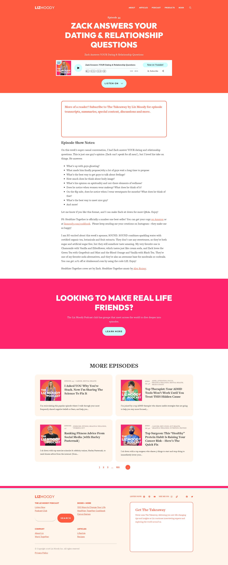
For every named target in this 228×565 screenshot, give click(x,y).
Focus (170, 381)
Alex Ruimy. (140, 268)
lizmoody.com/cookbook (77, 223)
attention (162, 381)
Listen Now (40, 507)
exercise (77, 426)
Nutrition (174, 428)
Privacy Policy (41, 552)
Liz (37, 7)
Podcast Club (41, 510)
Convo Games (84, 514)
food (166, 426)
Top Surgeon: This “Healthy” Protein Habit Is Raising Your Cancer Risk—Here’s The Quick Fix (165, 438)
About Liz (39, 533)
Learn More (114, 331)
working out (79, 428)
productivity (158, 384)
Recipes (81, 536)
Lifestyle (81, 533)
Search (66, 518)
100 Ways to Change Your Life (91, 507)
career (79, 381)
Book (181, 7)
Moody (47, 7)
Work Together (42, 536)
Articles (143, 7)
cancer (155, 426)
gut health (175, 426)
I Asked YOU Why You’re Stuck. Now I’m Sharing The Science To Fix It (83, 389)
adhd (154, 381)
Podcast (156, 7)
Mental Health (89, 381)
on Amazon (157, 219)
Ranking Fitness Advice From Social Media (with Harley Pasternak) (84, 437)
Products (170, 7)
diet (162, 426)
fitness (85, 426)
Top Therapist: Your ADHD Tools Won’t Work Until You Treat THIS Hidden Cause (164, 392)
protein (183, 428)
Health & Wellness (160, 383)
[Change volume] (104, 71)
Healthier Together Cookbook (91, 510)
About (132, 7)
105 (118, 467)
